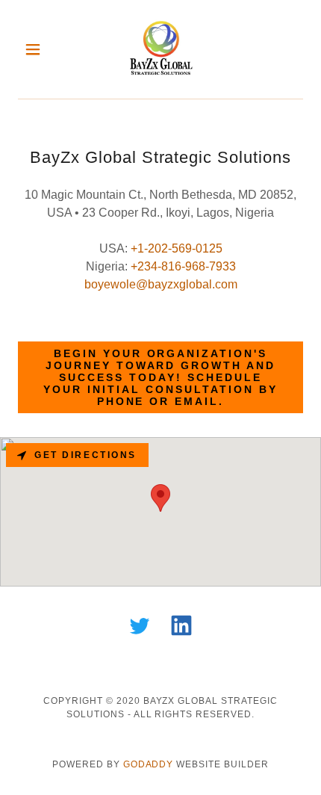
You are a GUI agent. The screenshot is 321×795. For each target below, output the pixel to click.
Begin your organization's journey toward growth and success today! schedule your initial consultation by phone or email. (160, 377)
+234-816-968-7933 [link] (183, 266)
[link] (160, 49)
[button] (39, 49)
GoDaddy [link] (148, 764)
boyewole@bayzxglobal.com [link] (160, 284)
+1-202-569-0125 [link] (176, 248)
